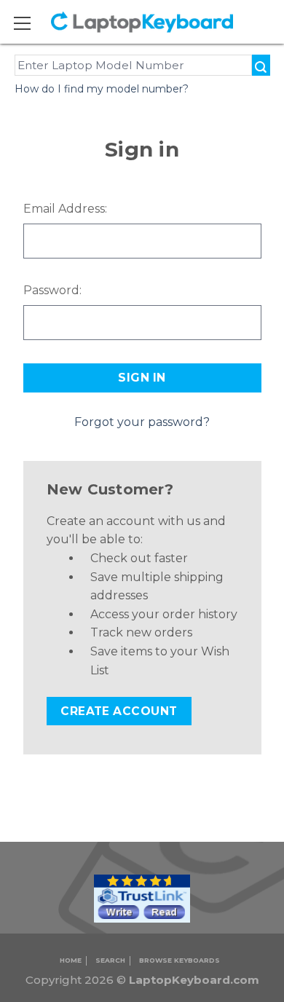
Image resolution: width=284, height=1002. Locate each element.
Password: (52, 290)
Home (71, 960)
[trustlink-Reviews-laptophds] (142, 898)
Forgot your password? (142, 422)
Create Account (119, 711)
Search (110, 960)
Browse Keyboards (179, 960)
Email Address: (65, 209)
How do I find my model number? (102, 88)
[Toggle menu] (32, 23)
